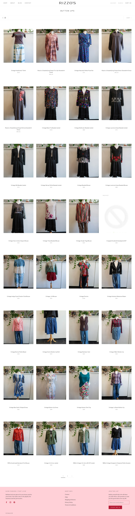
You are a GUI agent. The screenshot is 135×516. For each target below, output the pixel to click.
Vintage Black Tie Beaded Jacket (51, 128)
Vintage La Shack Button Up (116, 407)
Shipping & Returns (70, 500)
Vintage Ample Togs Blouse (84, 241)
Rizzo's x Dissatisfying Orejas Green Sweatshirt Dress (116, 70)
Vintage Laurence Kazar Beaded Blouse (116, 185)
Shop (5, 3)
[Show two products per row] (2, 17)
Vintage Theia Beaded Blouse (51, 241)
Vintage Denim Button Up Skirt (51, 352)
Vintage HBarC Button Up (116, 352)
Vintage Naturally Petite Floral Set (83, 70)
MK (12, 513)
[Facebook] (6, 502)
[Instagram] (10, 502)
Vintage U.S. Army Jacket (51, 463)
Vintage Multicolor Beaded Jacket (83, 128)
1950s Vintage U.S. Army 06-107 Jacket (84, 463)
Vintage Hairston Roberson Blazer (116, 296)
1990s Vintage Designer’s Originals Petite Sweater (117, 463)
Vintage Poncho (83, 296)
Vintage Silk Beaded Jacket (18, 185)
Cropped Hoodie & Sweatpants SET (117, 241)
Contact (28, 3)
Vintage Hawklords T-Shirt (18, 70)
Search (120, 3)
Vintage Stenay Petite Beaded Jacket (51, 185)
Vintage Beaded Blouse (83, 185)
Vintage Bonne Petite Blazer (18, 352)
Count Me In (115, 507)
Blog (20, 3)
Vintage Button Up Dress (51, 407)
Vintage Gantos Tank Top (84, 407)
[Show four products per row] (5, 17)
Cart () (128, 3)
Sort (129, 18)
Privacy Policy (69, 502)
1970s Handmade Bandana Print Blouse (18, 463)
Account (113, 3)
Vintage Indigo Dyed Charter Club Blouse (18, 296)
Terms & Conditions (70, 505)
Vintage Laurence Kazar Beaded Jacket (117, 128)
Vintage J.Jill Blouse (51, 296)
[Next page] (72, 476)
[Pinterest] (14, 502)
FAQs (66, 497)
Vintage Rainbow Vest (84, 352)
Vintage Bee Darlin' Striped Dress (18, 407)
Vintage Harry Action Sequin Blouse (18, 241)
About (12, 3)
